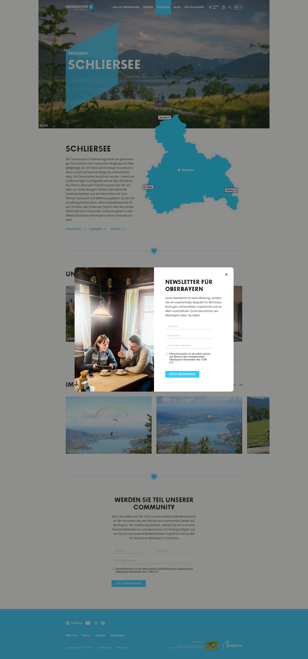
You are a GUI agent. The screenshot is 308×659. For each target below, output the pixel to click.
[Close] (226, 274)
